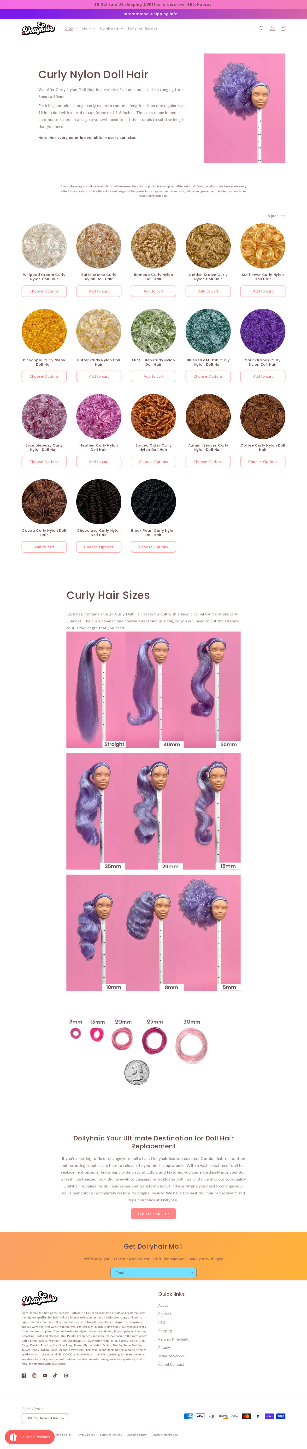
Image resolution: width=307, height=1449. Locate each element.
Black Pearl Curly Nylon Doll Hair (153, 532)
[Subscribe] (191, 1272)
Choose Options (44, 291)
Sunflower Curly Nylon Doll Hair (263, 277)
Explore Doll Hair (153, 1214)
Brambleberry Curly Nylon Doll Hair (44, 447)
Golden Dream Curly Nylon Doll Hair (208, 277)
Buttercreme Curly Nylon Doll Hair (98, 277)
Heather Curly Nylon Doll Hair (99, 447)
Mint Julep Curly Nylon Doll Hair (153, 362)
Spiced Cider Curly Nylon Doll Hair (154, 447)
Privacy (164, 1348)
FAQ (161, 1322)
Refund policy (62, 1434)
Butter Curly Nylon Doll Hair (98, 362)
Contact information (165, 1434)
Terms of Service (171, 1356)
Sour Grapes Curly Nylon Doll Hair (262, 362)
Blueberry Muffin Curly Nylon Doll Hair (208, 362)
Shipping (165, 1331)
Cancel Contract (171, 1364)
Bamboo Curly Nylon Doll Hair (153, 277)
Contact (164, 1314)
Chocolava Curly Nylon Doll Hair (99, 532)
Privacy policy (86, 1434)
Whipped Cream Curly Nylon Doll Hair (44, 277)
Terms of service (111, 1434)
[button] (70, 28)
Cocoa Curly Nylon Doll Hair (44, 532)
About (163, 1305)
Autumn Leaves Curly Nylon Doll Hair (208, 447)
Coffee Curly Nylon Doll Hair (262, 447)
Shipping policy (137, 1434)
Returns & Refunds (173, 1339)
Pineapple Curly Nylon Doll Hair (44, 362)
